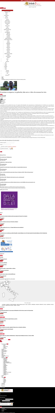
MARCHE (8, 44)
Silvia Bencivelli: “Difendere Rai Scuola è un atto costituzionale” (12, 177)
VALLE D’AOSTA (8, 56)
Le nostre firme (4, 409)
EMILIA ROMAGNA (8, 38)
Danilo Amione (3, 320)
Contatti (3, 410)
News (1, 214)
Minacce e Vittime (7, 21)
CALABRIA (8, 35)
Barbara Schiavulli (4, 159)
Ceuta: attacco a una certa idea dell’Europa (7, 274)
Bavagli (7, 19)
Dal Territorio (7, 32)
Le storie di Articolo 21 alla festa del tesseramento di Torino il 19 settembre (13, 216)
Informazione (6, 15)
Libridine (5, 66)
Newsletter (7, 71)
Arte (5, 62)
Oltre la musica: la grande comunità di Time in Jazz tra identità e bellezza (13, 327)
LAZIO (8, 40)
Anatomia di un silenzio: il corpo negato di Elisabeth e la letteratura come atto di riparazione (16, 310)
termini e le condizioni (12, 146)
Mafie (7, 24)
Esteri (4, 345)
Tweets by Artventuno (3, 395)
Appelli (7, 30)
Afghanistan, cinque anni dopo (6, 162)
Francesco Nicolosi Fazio (5, 270)
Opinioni (1, 255)
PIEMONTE (8, 47)
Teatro (4, 382)
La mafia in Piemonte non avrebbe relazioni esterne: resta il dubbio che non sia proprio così (17, 182)
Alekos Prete (3, 174)
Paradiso (1, 257)
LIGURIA (8, 42)
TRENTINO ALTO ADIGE (8, 53)
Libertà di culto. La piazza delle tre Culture (7, 268)
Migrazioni (7, 28)
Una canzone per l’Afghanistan (6, 157)
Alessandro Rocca (4, 164)
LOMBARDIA (8, 43)
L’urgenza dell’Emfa (3, 262)
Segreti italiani (7, 23)
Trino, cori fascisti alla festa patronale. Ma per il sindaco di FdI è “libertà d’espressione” (16, 172)
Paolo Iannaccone (4, 169)
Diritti (2, 354)
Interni (6, 12)
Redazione (2, 223)
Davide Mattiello (3, 184)
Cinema (6, 63)
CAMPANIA (8, 304)
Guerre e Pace (7, 25)
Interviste (7, 70)
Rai (7, 60)
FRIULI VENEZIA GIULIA (8, 39)
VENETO (8, 57)
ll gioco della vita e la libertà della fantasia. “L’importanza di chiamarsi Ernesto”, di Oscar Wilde (17, 335)
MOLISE (4, 367)
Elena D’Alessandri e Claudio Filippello (7, 329)
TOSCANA (8, 52)
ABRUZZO (8, 33)
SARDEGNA (8, 49)
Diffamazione (7, 20)
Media (3, 375)
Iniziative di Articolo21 (7, 29)
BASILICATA (8, 34)
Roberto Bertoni (3, 179)
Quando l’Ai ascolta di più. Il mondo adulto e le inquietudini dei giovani (13, 167)
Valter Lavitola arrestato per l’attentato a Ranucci (9, 221)
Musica (6, 67)
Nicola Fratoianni (3, 264)
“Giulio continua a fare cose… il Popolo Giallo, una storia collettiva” (12, 227)
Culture (6, 16)
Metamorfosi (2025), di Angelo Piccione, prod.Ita (8, 318)
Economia (6, 17)
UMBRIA (15, 305)
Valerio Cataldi (3, 95)
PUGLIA (8, 48)
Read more (1, 219)
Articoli (1, 94)
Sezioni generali (7, 11)
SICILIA (8, 51)
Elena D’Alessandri (4, 312)
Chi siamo (3, 408)
